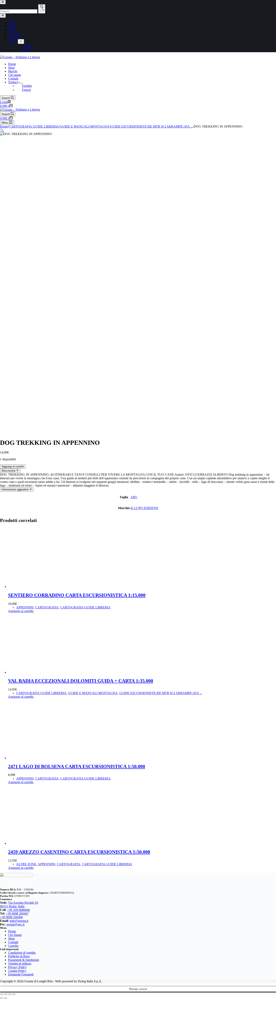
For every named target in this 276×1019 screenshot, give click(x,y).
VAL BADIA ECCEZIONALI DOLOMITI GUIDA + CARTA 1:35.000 (80, 680)
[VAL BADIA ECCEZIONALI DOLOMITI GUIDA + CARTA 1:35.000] (38, 672)
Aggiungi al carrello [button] (21, 611)
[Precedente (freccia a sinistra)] (1, 998)
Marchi (12, 71)
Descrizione (9, 470)
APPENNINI (25, 607)
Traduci (13, 82)
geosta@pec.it (15, 924)
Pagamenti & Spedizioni (23, 960)
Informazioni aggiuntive (15, 489)
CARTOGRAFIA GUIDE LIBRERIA (85, 607)
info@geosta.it (19, 920)
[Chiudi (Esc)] (13, 994)
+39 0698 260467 (17, 913)
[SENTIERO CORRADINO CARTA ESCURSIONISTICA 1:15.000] (38, 586)
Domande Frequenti (21, 974)
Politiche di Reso (19, 956)
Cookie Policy (17, 970)
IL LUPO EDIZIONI (144, 508)
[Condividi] (9, 994)
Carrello (13, 945)
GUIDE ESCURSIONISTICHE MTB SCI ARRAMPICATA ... (160, 693)
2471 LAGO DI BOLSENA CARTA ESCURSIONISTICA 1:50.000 (76, 766)
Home (12, 64)
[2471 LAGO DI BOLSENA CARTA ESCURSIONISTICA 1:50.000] (38, 758)
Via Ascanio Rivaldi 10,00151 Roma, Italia (19, 904)
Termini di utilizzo (19, 963)
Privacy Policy (17, 967)
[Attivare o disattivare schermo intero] (5, 994)
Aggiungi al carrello (13, 466)
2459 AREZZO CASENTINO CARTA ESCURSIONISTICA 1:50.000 (79, 852)
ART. (134, 497)
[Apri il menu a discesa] (21, 83)
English (27, 85)
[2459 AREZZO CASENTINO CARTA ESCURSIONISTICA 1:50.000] (38, 843)
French (26, 90)
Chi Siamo (15, 935)
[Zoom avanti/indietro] (1, 994)
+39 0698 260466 (11, 917)
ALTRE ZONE (26, 864)
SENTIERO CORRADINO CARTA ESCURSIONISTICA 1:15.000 (76, 595)
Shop (11, 67)
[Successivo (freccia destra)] (5, 998)
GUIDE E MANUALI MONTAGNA (93, 693)
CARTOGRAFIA (47, 607)
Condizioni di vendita (22, 952)
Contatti (13, 78)
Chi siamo (14, 75)
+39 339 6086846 (18, 910)
